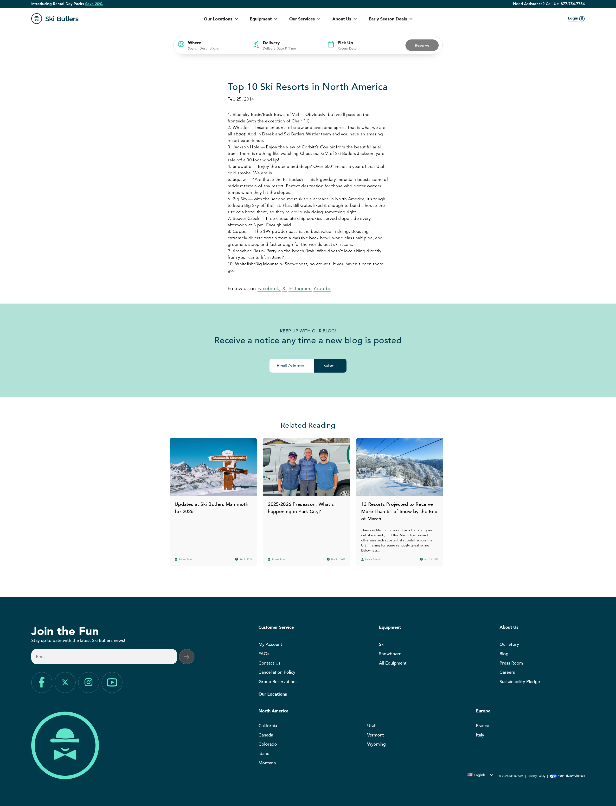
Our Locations (218, 19)
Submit (330, 365)
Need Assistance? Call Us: (549, 4)
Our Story (509, 644)
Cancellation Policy (276, 672)
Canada (265, 735)
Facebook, (269, 289)
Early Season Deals (388, 19)
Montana (267, 763)
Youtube (322, 289)
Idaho (264, 753)
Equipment (261, 19)
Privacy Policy (536, 776)
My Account (270, 644)
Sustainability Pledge (520, 681)
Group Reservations (277, 681)
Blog (504, 653)
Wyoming (376, 744)
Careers (507, 672)
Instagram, (300, 289)
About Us (341, 19)
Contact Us (269, 663)
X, (284, 289)
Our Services (302, 19)
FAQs (263, 653)
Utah (372, 725)
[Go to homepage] (55, 18)
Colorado (267, 744)
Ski (382, 644)
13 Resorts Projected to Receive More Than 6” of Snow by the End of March (399, 511)
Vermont (375, 735)
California (267, 725)
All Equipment (393, 663)
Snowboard (390, 653)
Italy (480, 735)
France (482, 725)
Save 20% (94, 4)
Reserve (422, 45)
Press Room (511, 663)
